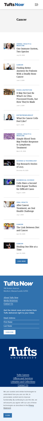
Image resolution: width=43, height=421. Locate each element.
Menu (37, 4)
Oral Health (22, 202)
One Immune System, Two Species (27, 50)
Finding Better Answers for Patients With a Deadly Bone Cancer (27, 72)
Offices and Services (23, 378)
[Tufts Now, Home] (14, 4)
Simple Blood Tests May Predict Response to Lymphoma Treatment (27, 143)
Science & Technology (27, 161)
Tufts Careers (23, 374)
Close (7, 415)
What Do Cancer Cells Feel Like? (27, 120)
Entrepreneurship (25, 115)
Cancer (20, 65)
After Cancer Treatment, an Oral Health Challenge (26, 208)
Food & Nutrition (24, 90)
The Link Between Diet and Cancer (28, 229)
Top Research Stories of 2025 (27, 165)
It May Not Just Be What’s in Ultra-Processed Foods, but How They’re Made (27, 97)
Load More (21, 261)
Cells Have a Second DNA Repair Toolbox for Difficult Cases (27, 186)
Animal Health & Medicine (24, 45)
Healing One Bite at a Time (27, 248)
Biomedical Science (25, 180)
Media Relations (11, 300)
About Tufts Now (11, 297)
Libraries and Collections (23, 381)
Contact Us (8, 303)
